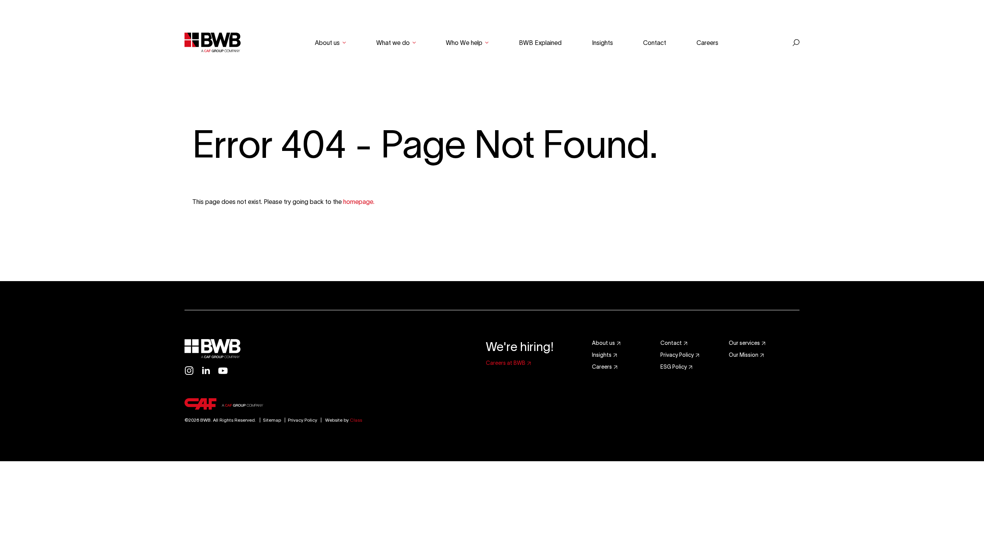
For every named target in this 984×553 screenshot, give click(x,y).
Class (356, 419)
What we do (393, 42)
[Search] (796, 42)
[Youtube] (223, 370)
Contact (654, 42)
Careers (707, 42)
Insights (602, 42)
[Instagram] (189, 370)
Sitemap (269, 419)
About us (327, 42)
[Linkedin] (206, 370)
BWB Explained (540, 42)
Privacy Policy (302, 419)
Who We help (464, 42)
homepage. (358, 201)
